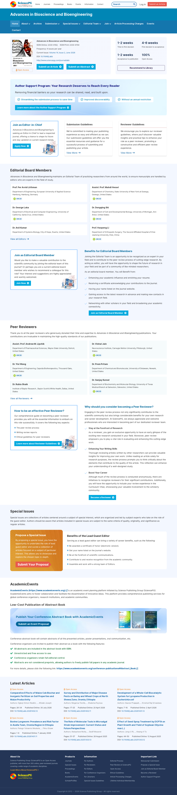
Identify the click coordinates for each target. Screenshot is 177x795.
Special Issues (71, 23)
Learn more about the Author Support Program (41, 107)
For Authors (88, 761)
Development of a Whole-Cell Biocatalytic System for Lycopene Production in (139, 696)
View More (71, 153)
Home (37, 4)
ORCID (19, 199)
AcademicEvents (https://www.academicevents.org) (37, 590)
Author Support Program (150, 777)
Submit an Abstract (79, 66)
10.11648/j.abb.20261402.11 (79, 711)
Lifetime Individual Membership (122, 781)
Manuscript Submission (150, 761)
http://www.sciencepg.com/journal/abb (53, 60)
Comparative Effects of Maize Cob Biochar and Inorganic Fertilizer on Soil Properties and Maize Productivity (35, 696)
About (24, 23)
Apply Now (20, 146)
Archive (37, 23)
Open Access (115, 769)
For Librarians (89, 777)
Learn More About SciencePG (23, 770)
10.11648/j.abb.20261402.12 (26, 711)
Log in (143, 4)
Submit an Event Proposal (33, 624)
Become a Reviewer (101, 497)
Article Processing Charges (129, 23)
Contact (100, 4)
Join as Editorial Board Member (107, 313)
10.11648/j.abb (47, 56)
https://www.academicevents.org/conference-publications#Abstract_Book (96, 668)
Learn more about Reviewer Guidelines (36, 443)
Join (106, 23)
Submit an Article (157, 4)
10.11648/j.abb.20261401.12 (133, 711)
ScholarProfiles (71, 781)
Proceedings (59, 4)
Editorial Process (116, 761)
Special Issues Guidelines (94, 781)
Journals (46, 4)
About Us (15, 756)
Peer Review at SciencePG (120, 765)
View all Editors (18, 239)
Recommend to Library (141, 68)
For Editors (88, 769)
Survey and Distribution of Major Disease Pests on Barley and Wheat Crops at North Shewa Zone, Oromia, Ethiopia (86, 696)
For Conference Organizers (94, 773)
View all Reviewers (19, 398)
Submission (51, 23)
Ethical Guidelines (117, 773)
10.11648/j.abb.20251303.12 (133, 740)
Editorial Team (91, 23)
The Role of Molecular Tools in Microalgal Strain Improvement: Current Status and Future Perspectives (85, 725)
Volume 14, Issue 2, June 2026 (62, 53)
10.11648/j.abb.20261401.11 (25, 736)
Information (89, 4)
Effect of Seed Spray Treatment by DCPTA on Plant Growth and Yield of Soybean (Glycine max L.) (141, 725)
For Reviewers (89, 765)
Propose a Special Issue (150, 765)
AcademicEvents (71, 777)
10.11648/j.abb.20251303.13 (79, 740)
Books (69, 4)
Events (78, 4)
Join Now (21, 283)
